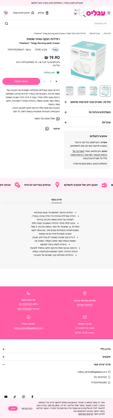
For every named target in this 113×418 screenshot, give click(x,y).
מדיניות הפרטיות (85, 414)
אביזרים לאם (95, 33)
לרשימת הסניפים (85, 304)
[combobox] (56, 23)
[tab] (56, 200)
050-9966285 (24, 309)
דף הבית (107, 33)
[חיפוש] (6, 23)
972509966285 (99, 382)
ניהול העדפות (26, 408)
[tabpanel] (56, 234)
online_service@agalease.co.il (28, 328)
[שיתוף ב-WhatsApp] (47, 128)
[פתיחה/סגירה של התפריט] (109, 13)
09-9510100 (25, 304)
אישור (13, 408)
